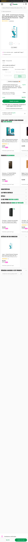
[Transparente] (3, 62)
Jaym (21, 273)
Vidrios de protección (6, 11)
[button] (19, 44)
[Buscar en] (25, 7)
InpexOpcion (15, 81)
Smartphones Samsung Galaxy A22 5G (9, 273)
